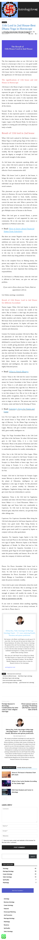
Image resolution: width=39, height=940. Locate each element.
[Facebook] (3, 36)
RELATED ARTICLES (9, 767)
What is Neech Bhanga (18, 371)
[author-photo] (19, 727)
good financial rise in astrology (26, 682)
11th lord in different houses (9, 676)
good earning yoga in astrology (10, 682)
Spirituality (7, 928)
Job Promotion (8, 915)
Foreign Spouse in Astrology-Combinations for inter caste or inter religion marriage (10, 707)
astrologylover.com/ (10, 667)
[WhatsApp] (8, 36)
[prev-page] (3, 799)
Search (33, 856)
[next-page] (6, 799)
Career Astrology (8, 905)
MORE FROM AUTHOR (24, 767)
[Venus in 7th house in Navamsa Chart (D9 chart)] (6, 774)
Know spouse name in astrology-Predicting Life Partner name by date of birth (29, 706)
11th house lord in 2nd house (14, 673)
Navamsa (6, 925)
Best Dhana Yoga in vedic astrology (11, 678)
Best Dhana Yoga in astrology (25, 676)
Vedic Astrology (8, 931)
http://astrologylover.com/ (19, 736)
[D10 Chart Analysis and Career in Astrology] (6, 792)
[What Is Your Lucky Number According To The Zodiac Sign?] (6, 783)
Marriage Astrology (9, 918)
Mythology (7, 921)
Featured (6, 908)
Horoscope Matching (10, 912)
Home (3, 19)
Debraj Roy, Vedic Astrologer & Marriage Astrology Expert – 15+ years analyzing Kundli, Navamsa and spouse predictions (18, 32)
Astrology (9, 19)
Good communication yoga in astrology (12, 680)
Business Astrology (9, 902)
